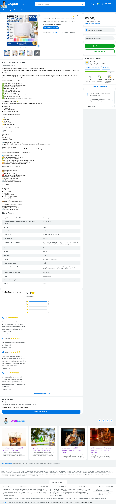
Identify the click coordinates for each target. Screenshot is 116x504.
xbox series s (78, 472)
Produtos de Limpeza (20, 502)
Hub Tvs (57, 471)
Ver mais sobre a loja (100, 86)
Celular (109, 472)
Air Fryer (79, 471)
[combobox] (60, 4)
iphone (3, 472)
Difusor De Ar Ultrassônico (20, 463)
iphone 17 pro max (39, 472)
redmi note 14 (40, 474)
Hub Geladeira (50, 471)
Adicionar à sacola (101, 46)
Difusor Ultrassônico (54, 463)
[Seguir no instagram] (107, 420)
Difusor (31, 463)
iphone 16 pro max (88, 471)
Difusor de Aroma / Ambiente (36, 502)
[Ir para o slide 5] (25, 47)
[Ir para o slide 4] (23, 47)
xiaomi (85, 472)
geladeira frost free (94, 474)
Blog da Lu (6, 486)
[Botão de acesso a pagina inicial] (9, 4)
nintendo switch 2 (100, 472)
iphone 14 (70, 471)
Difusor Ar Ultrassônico (40, 463)
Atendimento (18, 10)
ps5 (75, 471)
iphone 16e (71, 472)
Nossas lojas (24, 486)
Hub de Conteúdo (31, 471)
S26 (23, 471)
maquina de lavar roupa (59, 474)
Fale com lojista (93, 68)
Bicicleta (22, 474)
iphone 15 (63, 471)
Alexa (15, 475)
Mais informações (56, 482)
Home (4, 502)
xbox (110, 471)
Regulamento (63, 486)
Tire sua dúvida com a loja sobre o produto (16, 407)
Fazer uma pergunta (41, 411)
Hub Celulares (41, 471)
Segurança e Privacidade (106, 486)
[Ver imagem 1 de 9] (22, 30)
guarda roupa (83, 474)
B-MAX (45, 251)
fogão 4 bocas (105, 474)
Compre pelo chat (104, 490)
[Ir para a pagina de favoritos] (92, 4)
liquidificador (70, 474)
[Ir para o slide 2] (20, 47)
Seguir (107, 68)
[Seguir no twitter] (99, 420)
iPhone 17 (12, 471)
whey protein (16, 472)
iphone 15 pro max (50, 472)
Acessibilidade (83, 486)
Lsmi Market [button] (55, 32)
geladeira (97, 471)
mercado (10, 502)
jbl (34, 474)
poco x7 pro (104, 471)
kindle (31, 472)
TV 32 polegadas (33, 475)
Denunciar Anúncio (91, 106)
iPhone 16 (18, 471)
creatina (9, 472)
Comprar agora (99, 51)
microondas (24, 472)
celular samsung (61, 472)
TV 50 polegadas (23, 475)
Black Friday (4, 471)
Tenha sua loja (43, 486)
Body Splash (29, 474)
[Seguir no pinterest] (111, 420)
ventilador (91, 472)
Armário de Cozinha (7, 475)
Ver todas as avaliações (41, 394)
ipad (76, 474)
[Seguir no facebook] (103, 420)
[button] (82, 4)
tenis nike (48, 474)
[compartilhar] (38, 46)
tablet (17, 474)
